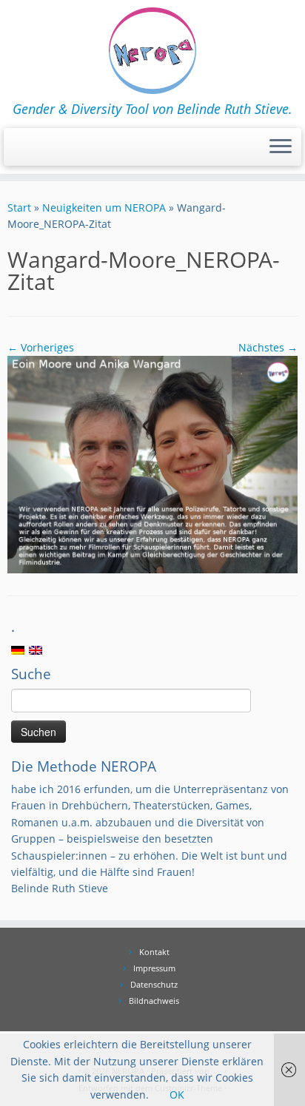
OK (177, 1095)
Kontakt (154, 951)
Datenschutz (154, 984)
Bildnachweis (154, 1000)
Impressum (154, 968)
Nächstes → (268, 347)
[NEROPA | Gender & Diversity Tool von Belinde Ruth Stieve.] (152, 50)
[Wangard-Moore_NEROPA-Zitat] (152, 463)
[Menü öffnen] (280, 147)
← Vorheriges (40, 347)
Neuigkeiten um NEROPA (104, 207)
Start (19, 207)
